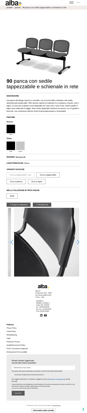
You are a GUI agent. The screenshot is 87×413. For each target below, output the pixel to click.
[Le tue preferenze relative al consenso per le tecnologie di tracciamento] (83, 409)
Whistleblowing (12, 335)
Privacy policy (12, 328)
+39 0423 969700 (44, 307)
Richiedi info (43, 205)
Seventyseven (57, 405)
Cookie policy (11, 331)
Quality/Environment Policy (16, 345)
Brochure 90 (20, 157)
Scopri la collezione (19, 205)
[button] (76, 242)
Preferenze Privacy (13, 342)
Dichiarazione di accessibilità (17, 352)
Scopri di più (15, 388)
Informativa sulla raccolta (43, 410)
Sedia (12, 196)
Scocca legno (36, 182)
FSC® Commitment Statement (17, 348)
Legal (8, 338)
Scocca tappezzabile (48, 175)
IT (77, 2)
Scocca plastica (16, 182)
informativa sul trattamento (56, 379)
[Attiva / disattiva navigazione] (71, 3)
